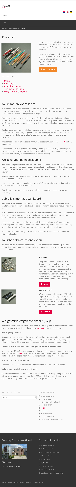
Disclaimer (6, 462)
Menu (5, 23)
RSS (72, 482)
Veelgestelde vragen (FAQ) (15, 91)
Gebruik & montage (12, 86)
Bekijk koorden (49, 69)
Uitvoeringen (10, 83)
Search (35, 397)
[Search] (72, 15)
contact (62, 142)
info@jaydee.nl (45, 408)
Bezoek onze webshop (11, 466)
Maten (7, 81)
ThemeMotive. (28, 482)
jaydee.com (44, 411)
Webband (46, 312)
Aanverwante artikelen (14, 89)
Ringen (45, 284)
